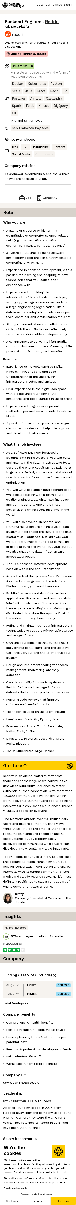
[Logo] (13, 5)
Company (50, 198)
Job (28, 198)
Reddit (52, 21)
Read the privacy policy (16, 1188)
